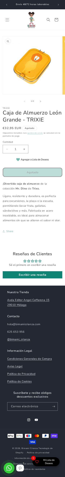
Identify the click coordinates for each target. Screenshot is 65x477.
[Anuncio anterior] (7, 5)
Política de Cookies (19, 381)
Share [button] (9, 231)
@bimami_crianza (18, 339)
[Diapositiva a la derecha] (40, 101)
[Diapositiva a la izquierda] (25, 101)
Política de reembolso (34, 469)
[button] (7, 20)
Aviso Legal (15, 366)
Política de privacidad (38, 452)
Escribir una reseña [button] (32, 275)
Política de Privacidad (21, 374)
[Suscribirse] (54, 406)
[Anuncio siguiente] (58, 5)
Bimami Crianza (29, 448)
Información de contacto (26, 458)
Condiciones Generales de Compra (29, 359)
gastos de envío (35, 133)
